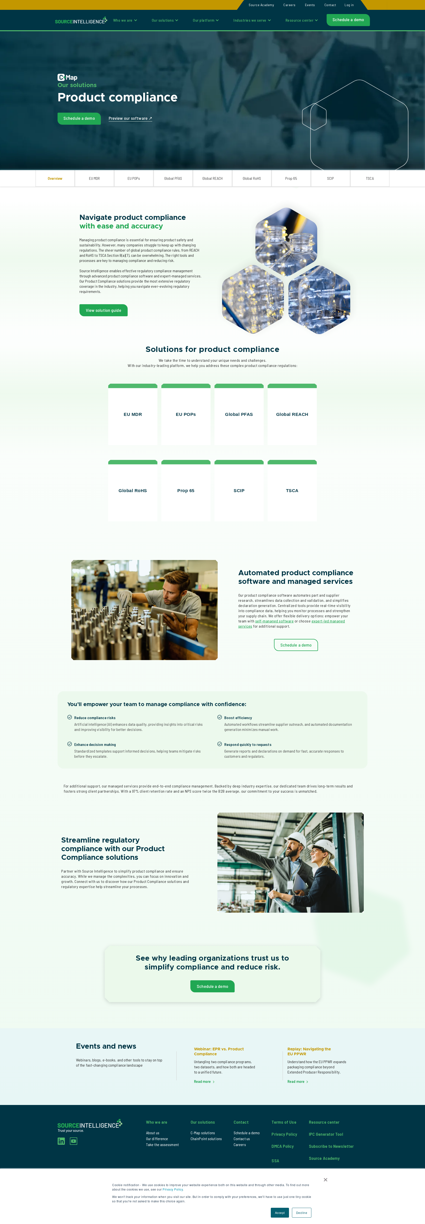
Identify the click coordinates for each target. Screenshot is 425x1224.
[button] (349, 5)
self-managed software (274, 621)
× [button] (326, 1178)
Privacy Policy (173, 1189)
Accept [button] (280, 1212)
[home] (81, 20)
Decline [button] (301, 1212)
